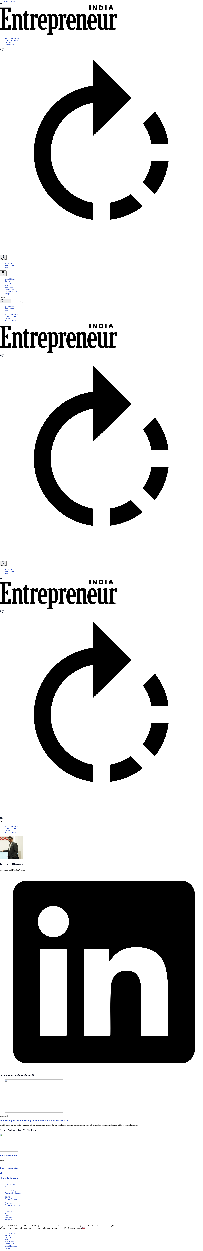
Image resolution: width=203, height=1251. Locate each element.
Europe (7, 294)
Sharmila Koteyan (9, 1178)
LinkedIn (8, 1215)
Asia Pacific (9, 287)
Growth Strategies (11, 40)
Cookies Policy (10, 1191)
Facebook (8, 1211)
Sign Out (8, 267)
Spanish (8, 281)
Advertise (8, 1203)
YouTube (8, 1218)
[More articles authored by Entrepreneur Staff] (9, 1151)
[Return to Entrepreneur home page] (58, 34)
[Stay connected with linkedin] (104, 972)
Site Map (8, 1197)
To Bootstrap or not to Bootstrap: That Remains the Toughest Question (34, 1120)
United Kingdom (11, 292)
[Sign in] (1, 819)
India (6, 285)
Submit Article (10, 265)
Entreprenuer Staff (9, 1168)
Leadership (9, 43)
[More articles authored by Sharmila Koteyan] (1, 1174)
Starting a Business (12, 38)
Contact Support (11, 1199)
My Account (9, 263)
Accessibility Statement (13, 1193)
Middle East (9, 290)
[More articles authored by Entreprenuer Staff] (1, 1163)
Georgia (8, 283)
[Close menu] (1, 822)
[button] (101, 578)
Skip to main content (7, 1)
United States (10, 279)
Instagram (8, 1220)
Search (2, 298)
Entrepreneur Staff (9, 1155)
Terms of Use (10, 1185)
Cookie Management (12, 1205)
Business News (10, 45)
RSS (6, 1222)
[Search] (2, 50)
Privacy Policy (10, 1187)
